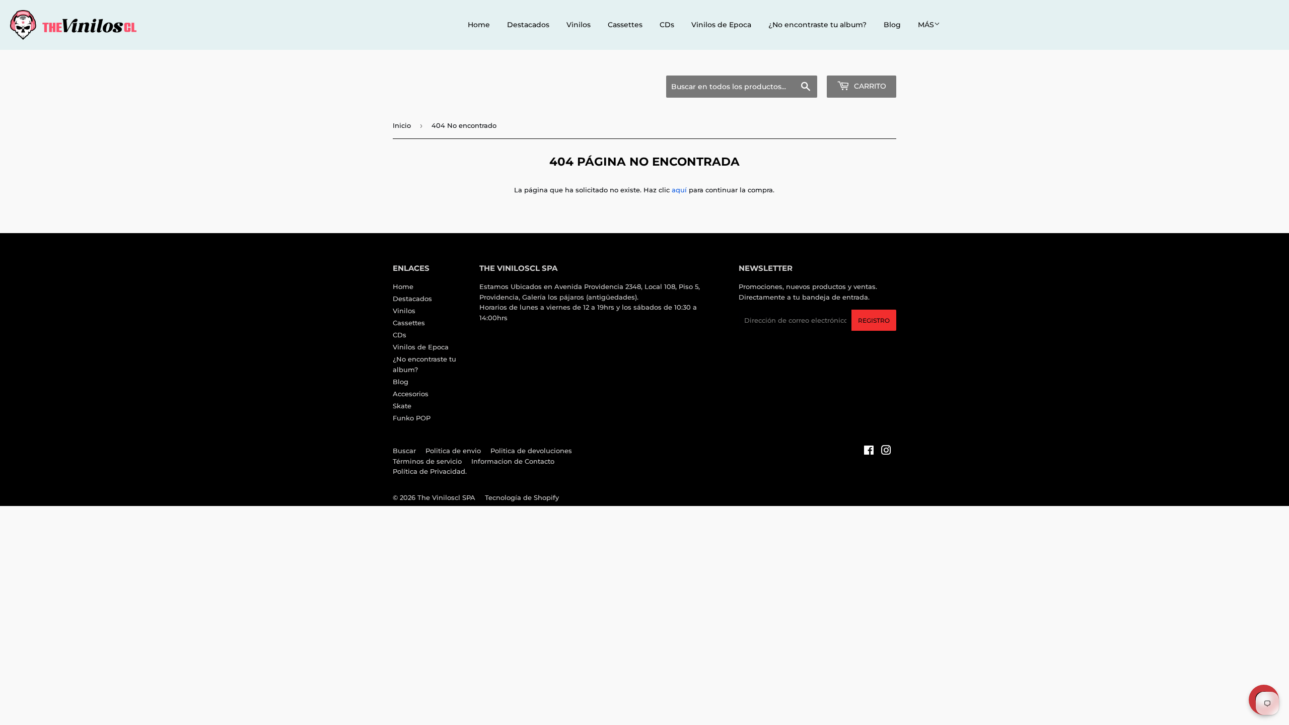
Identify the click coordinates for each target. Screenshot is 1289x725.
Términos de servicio (427, 461)
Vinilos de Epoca (721, 24)
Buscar (404, 451)
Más (926, 24)
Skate (402, 406)
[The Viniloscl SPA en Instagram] (886, 452)
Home (479, 24)
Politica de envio (453, 451)
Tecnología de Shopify (522, 497)
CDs (667, 24)
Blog (892, 24)
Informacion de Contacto (512, 461)
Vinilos (578, 24)
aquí (679, 190)
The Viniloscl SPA (446, 497)
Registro (874, 320)
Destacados (528, 24)
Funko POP (412, 418)
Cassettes (625, 24)
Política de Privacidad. (430, 471)
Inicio (402, 125)
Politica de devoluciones (531, 451)
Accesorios (410, 394)
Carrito (869, 86)
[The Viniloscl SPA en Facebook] (869, 452)
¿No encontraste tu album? (817, 24)
